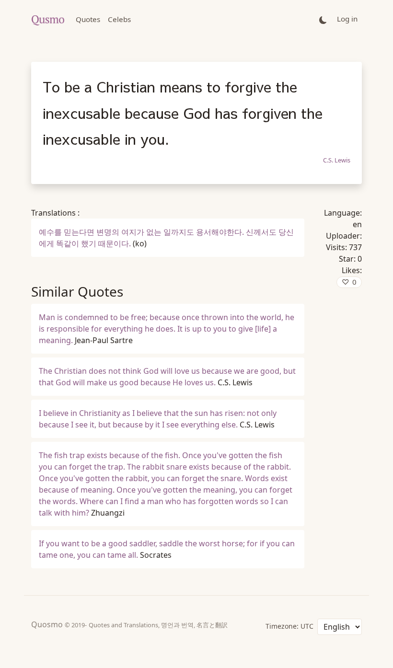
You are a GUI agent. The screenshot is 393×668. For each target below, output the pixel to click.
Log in (347, 18)
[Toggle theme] (323, 19)
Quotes (88, 19)
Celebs (119, 19)
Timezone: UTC (289, 626)
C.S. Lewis (336, 160)
